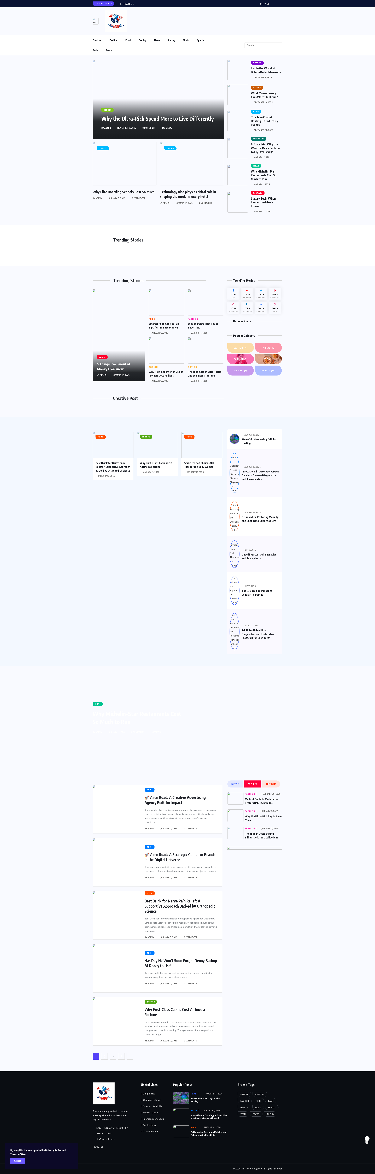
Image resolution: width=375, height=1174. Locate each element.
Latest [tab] (235, 784)
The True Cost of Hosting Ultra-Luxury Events (264, 121)
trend (270, 1114)
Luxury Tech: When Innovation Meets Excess (263, 202)
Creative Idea (150, 1131)
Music (186, 40)
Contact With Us (152, 1106)
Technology (149, 1125)
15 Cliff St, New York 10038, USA (111, 1128)
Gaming (142, 40)
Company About (152, 1100)
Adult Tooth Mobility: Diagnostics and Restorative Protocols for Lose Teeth (258, 633)
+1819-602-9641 (103, 1133)
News (157, 40)
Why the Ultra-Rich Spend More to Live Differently (157, 118)
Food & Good (150, 1112)
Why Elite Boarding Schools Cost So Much (124, 192)
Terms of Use (17, 1154)
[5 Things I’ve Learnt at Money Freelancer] (119, 335)
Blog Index (149, 1093)
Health (268, 370)
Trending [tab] (271, 784)
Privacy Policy (53, 1150)
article (244, 1094)
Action (240, 347)
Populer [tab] (252, 784)
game (271, 1101)
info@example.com (105, 1139)
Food (128, 40)
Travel (109, 50)
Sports (200, 40)
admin (107, 128)
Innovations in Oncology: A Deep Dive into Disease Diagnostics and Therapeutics (260, 475)
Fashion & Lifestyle (153, 1118)
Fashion (113, 40)
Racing (171, 40)
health (244, 1107)
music (258, 1107)
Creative (97, 40)
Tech (95, 50)
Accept (17, 1160)
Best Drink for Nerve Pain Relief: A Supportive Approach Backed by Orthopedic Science (113, 466)
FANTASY (268, 347)
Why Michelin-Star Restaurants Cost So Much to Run (263, 175)
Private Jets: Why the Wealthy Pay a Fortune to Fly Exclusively (265, 148)
